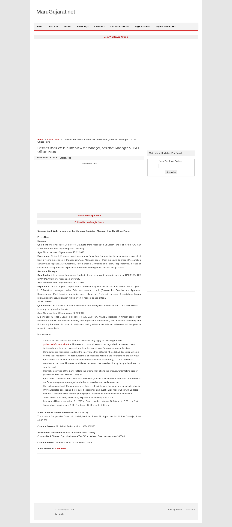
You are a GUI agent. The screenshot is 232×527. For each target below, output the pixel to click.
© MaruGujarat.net (64, 509)
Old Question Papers (119, 26)
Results (67, 26)
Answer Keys (83, 26)
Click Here (60, 448)
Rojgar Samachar (142, 26)
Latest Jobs (53, 26)
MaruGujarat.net (55, 12)
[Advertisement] (116, 63)
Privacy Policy (175, 509)
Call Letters (99, 26)
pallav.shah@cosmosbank (56, 344)
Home (39, 26)
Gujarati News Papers (166, 26)
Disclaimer (189, 509)
